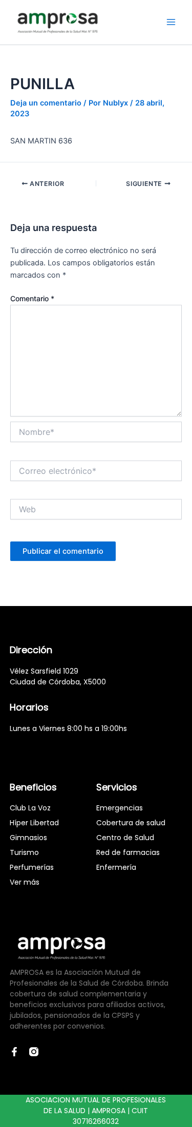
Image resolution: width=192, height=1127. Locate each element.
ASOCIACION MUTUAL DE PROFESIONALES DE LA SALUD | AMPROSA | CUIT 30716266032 (96, 1110)
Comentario (32, 298)
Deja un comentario (45, 103)
